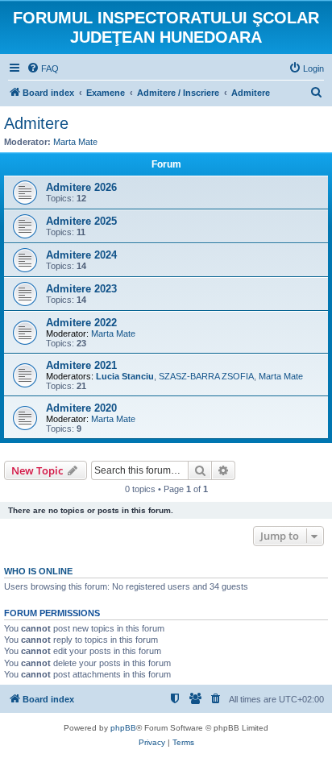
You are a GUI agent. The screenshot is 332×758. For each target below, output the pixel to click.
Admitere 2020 (81, 408)
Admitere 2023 (81, 289)
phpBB (123, 727)
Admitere (36, 123)
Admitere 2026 (81, 187)
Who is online (38, 571)
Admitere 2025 (81, 221)
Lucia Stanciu (125, 376)
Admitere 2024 (81, 255)
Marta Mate (75, 142)
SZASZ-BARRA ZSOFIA (206, 376)
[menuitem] (43, 68)
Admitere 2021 (81, 365)
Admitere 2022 (81, 323)
